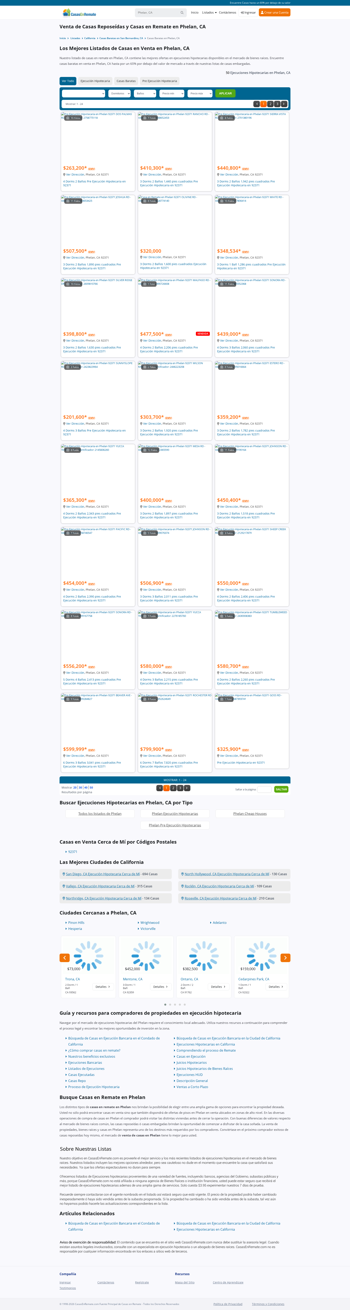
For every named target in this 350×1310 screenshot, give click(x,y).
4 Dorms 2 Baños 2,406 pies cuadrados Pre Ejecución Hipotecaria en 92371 (246, 598)
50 (91, 787)
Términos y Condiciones (268, 1304)
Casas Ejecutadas (81, 1074)
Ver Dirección (75, 174)
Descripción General (192, 1081)
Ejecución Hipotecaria (95, 81)
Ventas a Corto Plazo (192, 1087)
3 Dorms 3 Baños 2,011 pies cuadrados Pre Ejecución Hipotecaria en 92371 (169, 598)
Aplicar (225, 93)
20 (75, 787)
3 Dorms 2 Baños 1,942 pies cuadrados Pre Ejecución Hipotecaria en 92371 (246, 183)
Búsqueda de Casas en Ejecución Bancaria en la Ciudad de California (228, 1038)
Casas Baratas (126, 81)
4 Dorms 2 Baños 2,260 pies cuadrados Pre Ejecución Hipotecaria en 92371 (246, 681)
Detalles (101, 987)
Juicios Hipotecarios (192, 1062)
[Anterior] (256, 104)
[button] (165, 1005)
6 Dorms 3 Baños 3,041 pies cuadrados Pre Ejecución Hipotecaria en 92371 (92, 764)
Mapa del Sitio (184, 1282)
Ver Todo (68, 81)
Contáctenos (227, 12)
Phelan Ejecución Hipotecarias (175, 813)
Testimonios (68, 1288)
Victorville (148, 928)
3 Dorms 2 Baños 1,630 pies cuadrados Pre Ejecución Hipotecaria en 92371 (92, 349)
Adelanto (220, 922)
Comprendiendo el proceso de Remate (206, 1050)
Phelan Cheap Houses (250, 813)
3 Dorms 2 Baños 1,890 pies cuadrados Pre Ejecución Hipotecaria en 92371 (92, 266)
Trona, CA (72, 979)
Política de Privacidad (227, 1304)
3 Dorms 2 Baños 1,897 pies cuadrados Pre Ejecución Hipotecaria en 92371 (169, 515)
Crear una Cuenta (276, 12)
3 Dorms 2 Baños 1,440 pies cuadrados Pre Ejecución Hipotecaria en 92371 (169, 183)
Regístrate (142, 1282)
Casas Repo (77, 1081)
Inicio (194, 12)
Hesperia (75, 928)
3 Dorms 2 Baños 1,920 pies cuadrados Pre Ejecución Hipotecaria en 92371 (169, 432)
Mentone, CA (132, 979)
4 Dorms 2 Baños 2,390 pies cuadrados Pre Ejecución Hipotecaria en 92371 (92, 598)
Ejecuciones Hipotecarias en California (206, 1044)
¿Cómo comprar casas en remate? (94, 1050)
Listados (208, 12)
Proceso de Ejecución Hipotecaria (94, 1087)
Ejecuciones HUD (190, 1074)
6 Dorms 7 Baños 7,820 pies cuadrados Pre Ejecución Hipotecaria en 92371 (169, 764)
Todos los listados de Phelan (100, 813)
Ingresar (250, 12)
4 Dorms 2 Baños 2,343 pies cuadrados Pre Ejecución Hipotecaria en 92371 (92, 515)
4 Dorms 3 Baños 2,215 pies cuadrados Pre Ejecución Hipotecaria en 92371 (169, 681)
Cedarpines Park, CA (253, 979)
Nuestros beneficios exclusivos (91, 1056)
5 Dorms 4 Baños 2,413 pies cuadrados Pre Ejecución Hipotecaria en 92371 (92, 681)
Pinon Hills (76, 922)
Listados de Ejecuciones (86, 1068)
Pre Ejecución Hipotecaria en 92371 (241, 762)
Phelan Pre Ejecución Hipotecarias (175, 825)
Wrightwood (150, 922)
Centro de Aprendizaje (228, 1282)
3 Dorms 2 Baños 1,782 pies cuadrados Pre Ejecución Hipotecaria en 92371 (246, 432)
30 (80, 787)
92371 (72, 852)
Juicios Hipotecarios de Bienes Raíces (205, 1068)
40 (86, 787)
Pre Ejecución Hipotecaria (159, 81)
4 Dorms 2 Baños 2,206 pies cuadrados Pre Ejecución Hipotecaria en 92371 (169, 349)
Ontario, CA (189, 979)
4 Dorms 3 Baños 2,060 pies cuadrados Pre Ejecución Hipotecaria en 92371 (246, 349)
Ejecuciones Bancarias (85, 1062)
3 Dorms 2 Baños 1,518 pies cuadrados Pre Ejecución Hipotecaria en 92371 (246, 515)
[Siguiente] (284, 104)
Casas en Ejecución (191, 1056)
